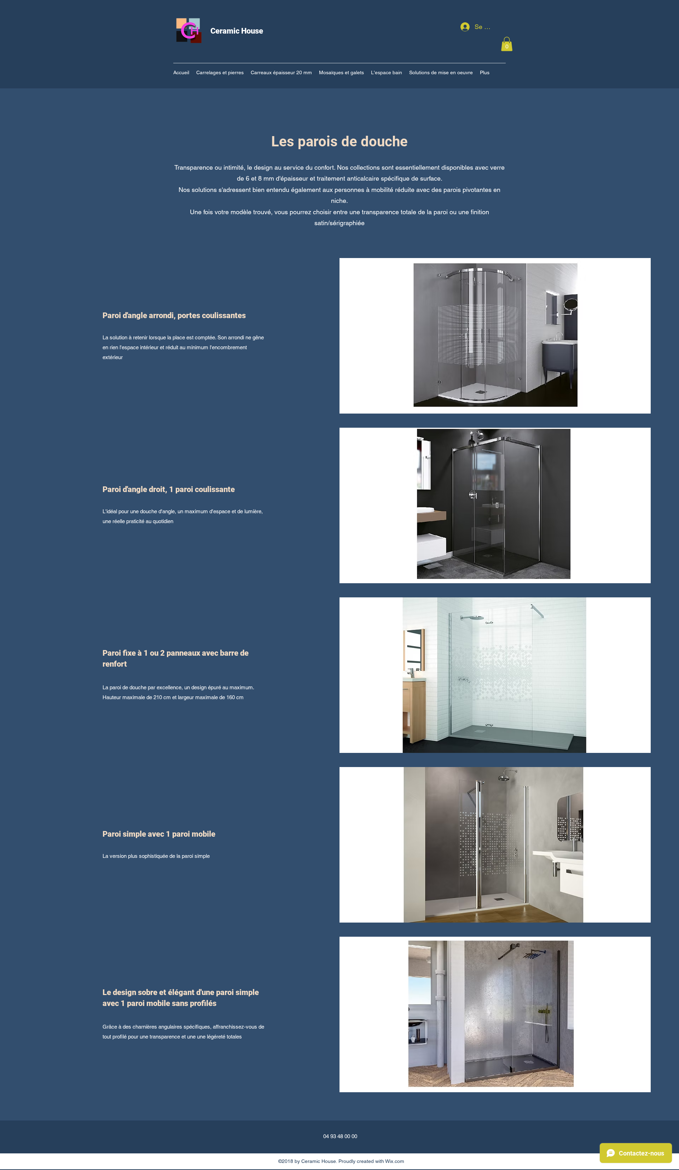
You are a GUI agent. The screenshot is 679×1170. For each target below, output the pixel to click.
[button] (507, 44)
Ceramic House (236, 31)
